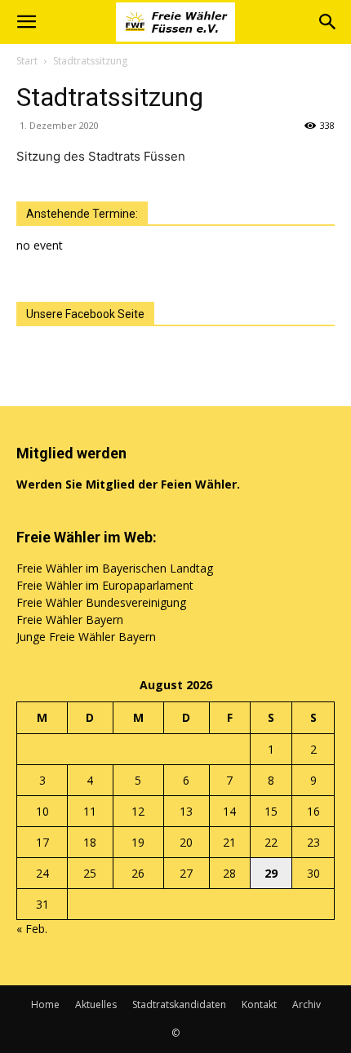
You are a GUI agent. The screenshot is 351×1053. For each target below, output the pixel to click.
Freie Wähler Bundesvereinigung (101, 602)
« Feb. (31, 928)
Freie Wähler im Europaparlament (104, 585)
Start (27, 61)
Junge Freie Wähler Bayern (86, 636)
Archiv (306, 1004)
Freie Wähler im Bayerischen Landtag (114, 568)
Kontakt (259, 1004)
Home (45, 1004)
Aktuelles (96, 1004)
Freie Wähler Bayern (69, 619)
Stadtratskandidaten (179, 1004)
